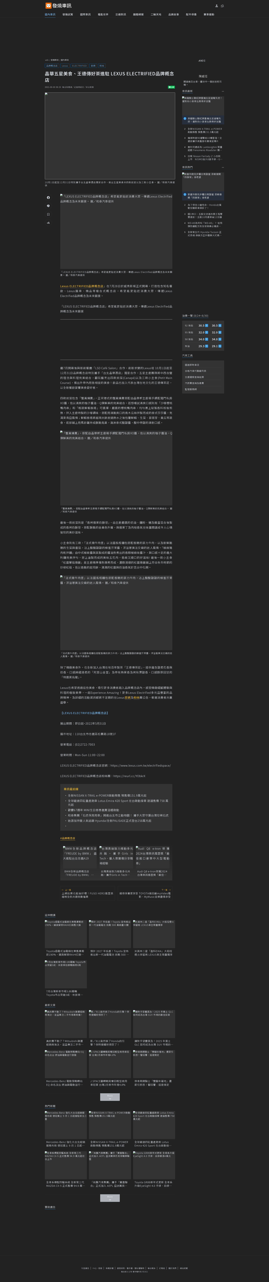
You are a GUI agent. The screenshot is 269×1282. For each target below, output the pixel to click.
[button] (222, 6)
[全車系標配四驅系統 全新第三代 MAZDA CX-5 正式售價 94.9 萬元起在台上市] (66, 1165)
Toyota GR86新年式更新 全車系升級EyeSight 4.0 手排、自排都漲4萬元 (153, 1183)
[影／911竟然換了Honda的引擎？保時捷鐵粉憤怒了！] (110, 1024)
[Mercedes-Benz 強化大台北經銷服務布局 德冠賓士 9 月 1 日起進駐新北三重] (66, 1125)
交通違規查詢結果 (194, 377)
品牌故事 (173, 14)
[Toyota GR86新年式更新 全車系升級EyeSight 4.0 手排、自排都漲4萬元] (154, 1165)
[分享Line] (48, 205)
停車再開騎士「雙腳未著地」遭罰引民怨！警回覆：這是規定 (153, 1082)
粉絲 (102, 65)
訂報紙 (162, 1268)
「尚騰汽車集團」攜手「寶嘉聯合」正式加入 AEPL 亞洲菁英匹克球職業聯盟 (109, 1183)
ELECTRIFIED (79, 65)
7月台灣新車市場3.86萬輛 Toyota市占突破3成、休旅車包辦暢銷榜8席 (64, 992)
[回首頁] (62, 6)
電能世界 (103, 14)
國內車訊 (50, 14)
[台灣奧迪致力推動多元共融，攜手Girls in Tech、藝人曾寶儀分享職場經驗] (116, 857)
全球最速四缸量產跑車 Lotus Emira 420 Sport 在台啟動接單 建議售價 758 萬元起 (118, 803)
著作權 (130, 1268)
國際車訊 (85, 14)
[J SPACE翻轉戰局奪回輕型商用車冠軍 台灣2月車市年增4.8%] (110, 1064)
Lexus (65, 65)
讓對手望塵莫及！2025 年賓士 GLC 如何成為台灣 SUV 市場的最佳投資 (153, 1042)
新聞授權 (110, 1268)
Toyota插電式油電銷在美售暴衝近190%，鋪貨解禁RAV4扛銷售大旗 (65, 952)
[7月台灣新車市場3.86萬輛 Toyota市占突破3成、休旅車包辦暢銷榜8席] (66, 974)
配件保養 (191, 14)
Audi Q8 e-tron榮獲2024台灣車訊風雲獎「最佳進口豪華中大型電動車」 (152, 873)
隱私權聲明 (139, 1268)
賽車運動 (209, 14)
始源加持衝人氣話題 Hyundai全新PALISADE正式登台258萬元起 (109, 821)
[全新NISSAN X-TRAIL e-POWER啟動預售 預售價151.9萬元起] (110, 1125)
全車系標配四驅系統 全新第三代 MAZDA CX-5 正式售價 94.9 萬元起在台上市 (65, 1183)
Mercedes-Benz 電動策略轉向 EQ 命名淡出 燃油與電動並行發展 (64, 1082)
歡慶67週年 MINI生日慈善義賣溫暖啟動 (93, 810)
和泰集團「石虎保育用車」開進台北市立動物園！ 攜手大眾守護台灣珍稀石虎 (118, 815)
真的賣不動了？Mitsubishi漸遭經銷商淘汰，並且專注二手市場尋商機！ (65, 1042)
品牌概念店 (52, 65)
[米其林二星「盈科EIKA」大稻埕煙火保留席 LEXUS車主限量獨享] (154, 934)
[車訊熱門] (223, 167)
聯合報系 (152, 1268)
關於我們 (172, 1268)
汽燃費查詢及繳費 (194, 383)
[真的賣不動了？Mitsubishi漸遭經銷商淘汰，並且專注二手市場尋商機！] (66, 1024)
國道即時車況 (192, 364)
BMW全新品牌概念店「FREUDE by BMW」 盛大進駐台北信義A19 (79, 873)
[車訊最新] (223, 91)
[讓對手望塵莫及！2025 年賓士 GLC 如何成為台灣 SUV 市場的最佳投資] (154, 1024)
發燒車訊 (55, 60)
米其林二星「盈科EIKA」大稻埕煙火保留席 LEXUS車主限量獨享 (153, 952)
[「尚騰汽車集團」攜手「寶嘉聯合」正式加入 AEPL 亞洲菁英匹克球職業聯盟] (110, 1165)
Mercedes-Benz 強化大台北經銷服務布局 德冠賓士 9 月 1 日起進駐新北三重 (65, 1143)
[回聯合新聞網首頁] (49, 6)
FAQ (95, 1268)
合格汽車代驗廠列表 (195, 371)
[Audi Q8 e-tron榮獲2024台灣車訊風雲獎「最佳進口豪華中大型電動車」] (153, 857)
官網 (93, 65)
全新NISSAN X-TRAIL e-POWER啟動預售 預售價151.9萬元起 (107, 795)
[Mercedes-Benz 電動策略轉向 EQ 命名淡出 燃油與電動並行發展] (66, 1064)
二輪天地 (156, 14)
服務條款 (121, 1268)
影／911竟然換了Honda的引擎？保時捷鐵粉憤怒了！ (107, 1042)
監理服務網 (191, 389)
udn (47, 60)
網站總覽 (184, 1268)
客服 (100, 1268)
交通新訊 (120, 14)
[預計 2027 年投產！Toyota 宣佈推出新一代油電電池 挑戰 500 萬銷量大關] (110, 934)
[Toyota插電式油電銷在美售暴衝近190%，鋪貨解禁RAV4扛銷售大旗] (66, 934)
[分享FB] (48, 197)
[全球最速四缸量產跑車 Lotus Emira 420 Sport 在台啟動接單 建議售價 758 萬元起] (154, 1125)
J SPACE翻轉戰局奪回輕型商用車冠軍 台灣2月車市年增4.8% (108, 1082)
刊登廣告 (85, 1268)
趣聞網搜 (138, 14)
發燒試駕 (67, 14)
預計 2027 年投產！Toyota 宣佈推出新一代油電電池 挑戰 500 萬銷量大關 (109, 952)
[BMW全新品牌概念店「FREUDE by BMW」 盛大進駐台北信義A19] (80, 857)
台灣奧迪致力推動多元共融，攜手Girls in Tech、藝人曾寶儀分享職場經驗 (115, 873)
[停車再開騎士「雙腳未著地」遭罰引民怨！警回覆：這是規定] (154, 1064)
